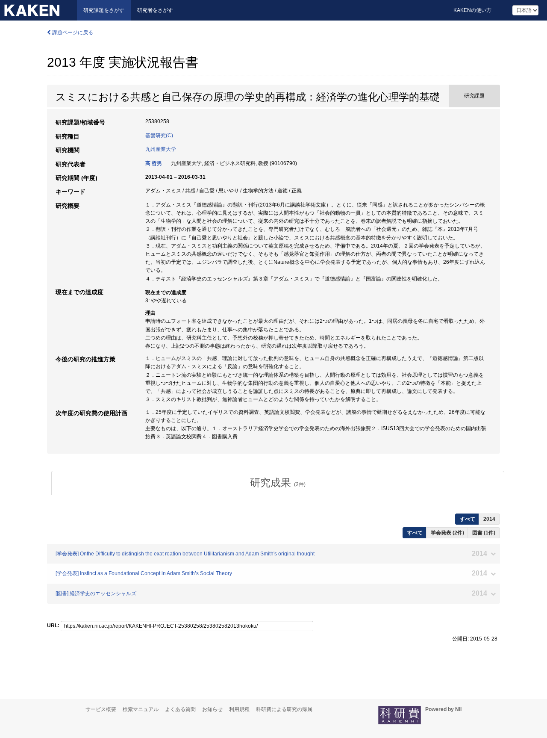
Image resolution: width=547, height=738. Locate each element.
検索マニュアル (141, 709)
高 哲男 (153, 163)
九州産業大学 (160, 149)
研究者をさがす (155, 10)
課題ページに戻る (72, 32)
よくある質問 (180, 709)
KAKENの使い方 (472, 10)
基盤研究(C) (159, 136)
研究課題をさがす (103, 10)
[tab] (277, 483)
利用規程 (239, 709)
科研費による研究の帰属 (284, 709)
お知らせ (212, 709)
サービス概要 (100, 709)
